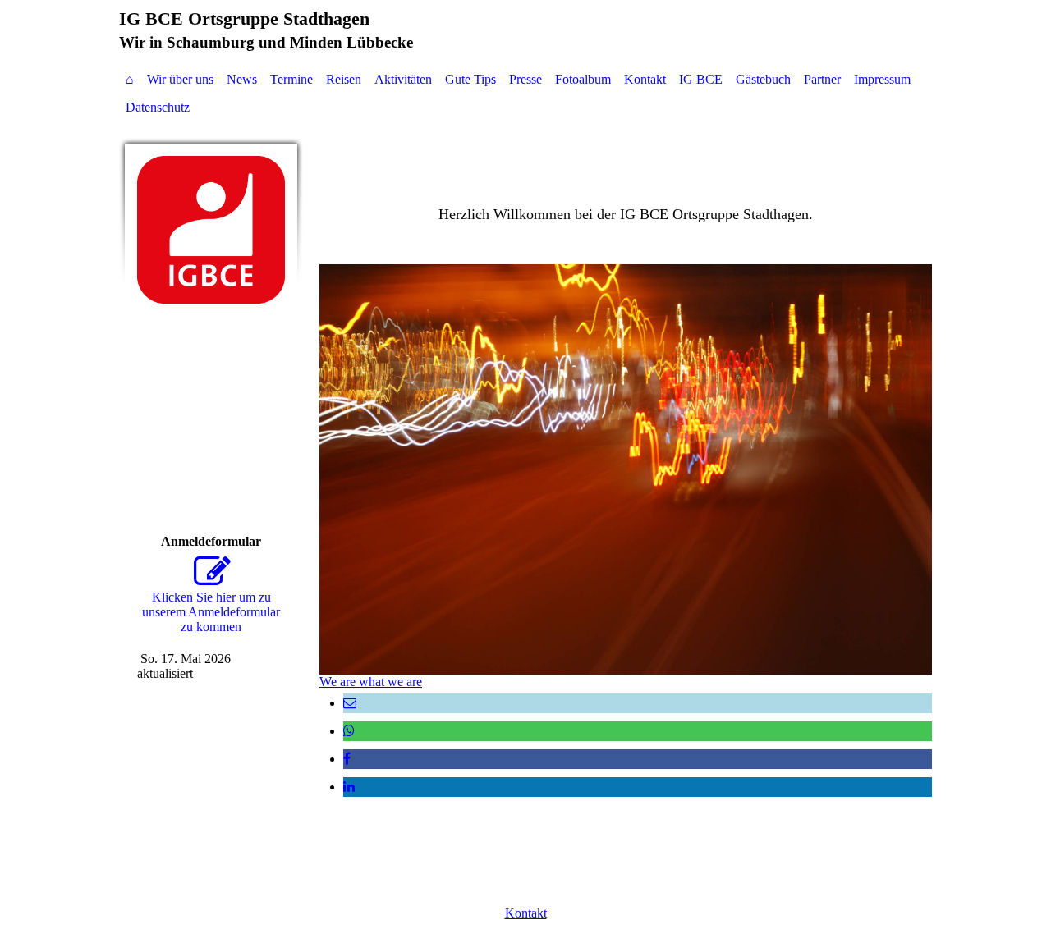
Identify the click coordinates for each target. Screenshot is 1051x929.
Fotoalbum (583, 79)
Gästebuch (763, 79)
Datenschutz (158, 107)
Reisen (343, 79)
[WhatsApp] (349, 731)
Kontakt (645, 79)
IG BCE (701, 79)
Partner (822, 79)
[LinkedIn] (349, 787)
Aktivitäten (403, 79)
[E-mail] (349, 703)
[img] (211, 230)
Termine (291, 79)
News (242, 79)
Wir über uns (180, 79)
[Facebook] (347, 759)
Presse (525, 79)
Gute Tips (470, 79)
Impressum (882, 79)
